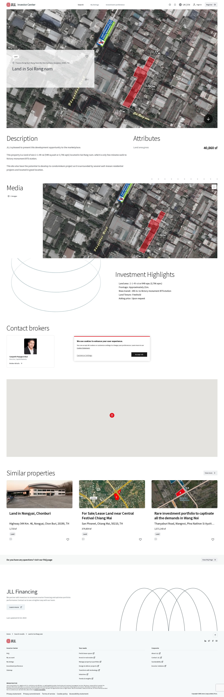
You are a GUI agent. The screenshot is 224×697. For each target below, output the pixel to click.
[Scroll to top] (215, 635)
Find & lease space (85, 653)
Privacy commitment (31, 694)
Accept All (139, 354)
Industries (82, 674)
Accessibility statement (78, 694)
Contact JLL (156, 658)
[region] (112, 348)
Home (9, 634)
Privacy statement (14, 694)
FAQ (8, 653)
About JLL (155, 653)
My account (10, 658)
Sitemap (9, 670)
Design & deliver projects (88, 666)
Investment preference (15, 666)
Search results (19, 634)
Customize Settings (84, 355)
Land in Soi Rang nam (35, 634)
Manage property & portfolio (89, 662)
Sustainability (156, 662)
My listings (10, 662)
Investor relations (158, 666)
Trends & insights (85, 679)
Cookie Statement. (83, 348)
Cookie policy (62, 694)
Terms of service (48, 694)
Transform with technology (88, 670)
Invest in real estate (86, 658)
